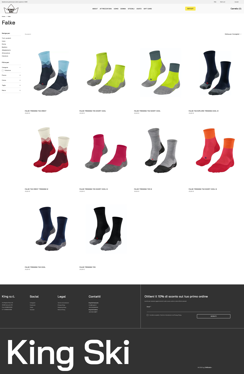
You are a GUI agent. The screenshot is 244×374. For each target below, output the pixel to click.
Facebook (32, 305)
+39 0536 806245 (93, 307)
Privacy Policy (61, 305)
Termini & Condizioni (63, 302)
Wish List (222, 2)
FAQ (215, 2)
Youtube (32, 309)
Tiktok (31, 307)
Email (149, 307)
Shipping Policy (62, 307)
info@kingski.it (93, 305)
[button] (236, 8)
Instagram (32, 302)
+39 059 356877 (93, 312)
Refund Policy (61, 309)
